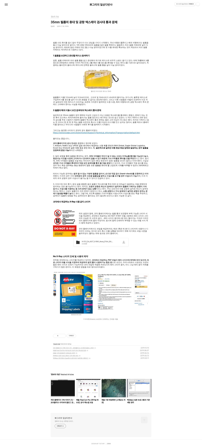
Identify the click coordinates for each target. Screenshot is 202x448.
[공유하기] (60, 336)
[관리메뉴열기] (198, 4)
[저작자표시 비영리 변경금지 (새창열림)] (79, 336)
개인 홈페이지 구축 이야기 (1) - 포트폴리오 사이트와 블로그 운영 (73, 348)
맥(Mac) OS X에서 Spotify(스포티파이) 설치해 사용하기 (70, 358)
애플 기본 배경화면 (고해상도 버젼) (64, 353)
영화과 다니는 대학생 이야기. (64, 421)
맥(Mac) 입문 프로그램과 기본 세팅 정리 (65, 355)
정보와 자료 (56, 344)
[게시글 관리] (63, 336)
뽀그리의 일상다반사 (101, 4)
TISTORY (102, 443)
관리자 (109, 443)
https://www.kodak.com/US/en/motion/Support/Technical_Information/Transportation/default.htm (96, 133)
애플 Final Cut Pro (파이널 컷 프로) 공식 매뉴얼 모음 (69, 350)
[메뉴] (6, 4)
